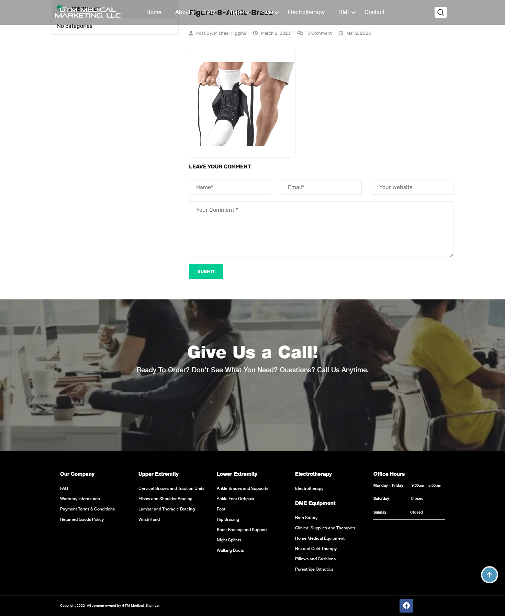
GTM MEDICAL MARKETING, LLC (88, 12)
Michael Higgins (230, 33)
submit (206, 271)
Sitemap (152, 605)
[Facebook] (406, 606)
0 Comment (319, 33)
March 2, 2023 (276, 33)
